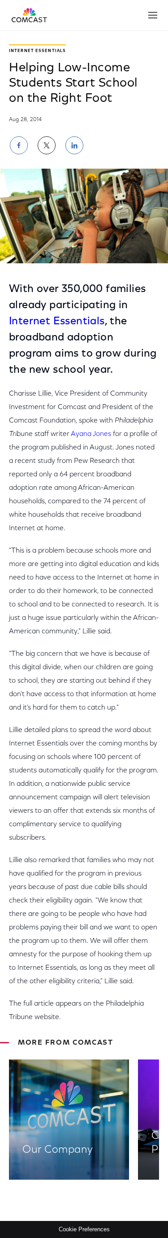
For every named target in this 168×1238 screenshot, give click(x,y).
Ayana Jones (91, 434)
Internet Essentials (57, 321)
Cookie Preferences (84, 1229)
